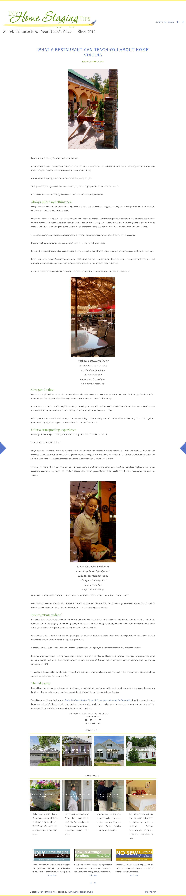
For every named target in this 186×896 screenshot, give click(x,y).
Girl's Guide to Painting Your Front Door (77, 795)
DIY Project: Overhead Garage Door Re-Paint (108, 795)
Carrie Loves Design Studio (80, 892)
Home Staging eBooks (165, 22)
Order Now (52, 875)
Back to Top (150, 892)
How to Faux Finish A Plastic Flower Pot (45, 795)
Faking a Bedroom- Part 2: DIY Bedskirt (141, 795)
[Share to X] (91, 719)
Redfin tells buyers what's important (45, 751)
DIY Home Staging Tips (46, 892)
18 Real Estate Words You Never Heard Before (77, 751)
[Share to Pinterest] (100, 719)
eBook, (97, 700)
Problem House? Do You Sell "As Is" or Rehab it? (109, 751)
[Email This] (86, 719)
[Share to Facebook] (96, 719)
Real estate (96, 723)
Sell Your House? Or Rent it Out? (141, 751)
